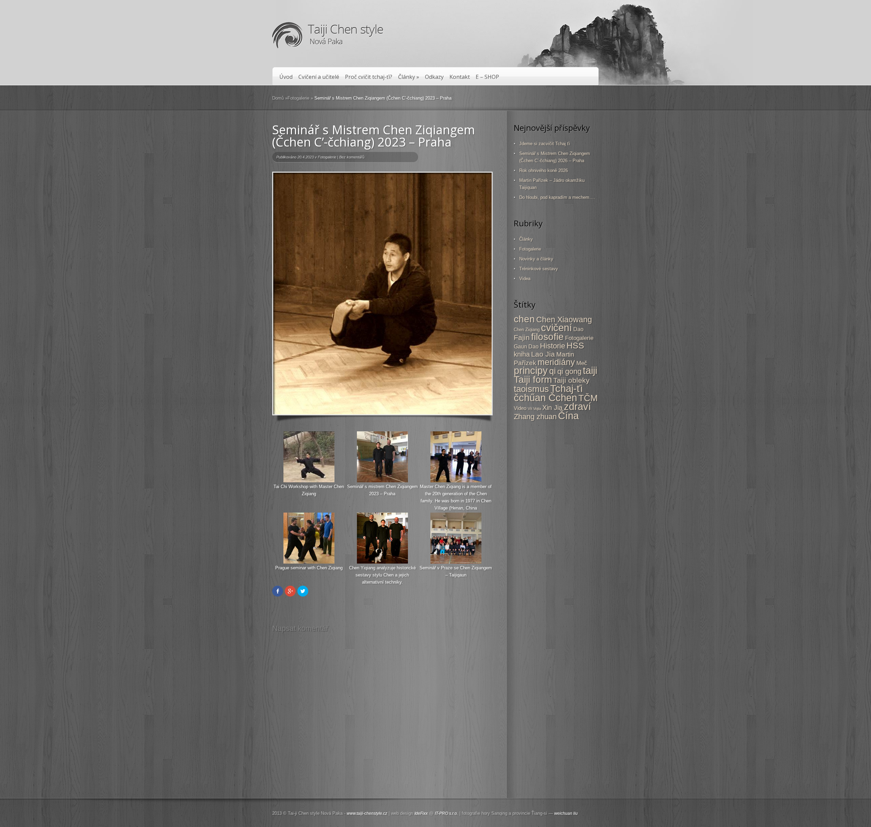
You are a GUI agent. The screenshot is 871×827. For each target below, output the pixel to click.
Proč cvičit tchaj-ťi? (368, 77)
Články (408, 77)
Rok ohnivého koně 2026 (543, 170)
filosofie (547, 336)
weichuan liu (566, 813)
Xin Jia (552, 407)
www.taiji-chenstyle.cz (367, 813)
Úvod (286, 77)
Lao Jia (543, 354)
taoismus (531, 389)
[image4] (456, 562)
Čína (568, 415)
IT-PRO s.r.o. (446, 813)
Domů (278, 98)
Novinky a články (536, 258)
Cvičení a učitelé (318, 77)
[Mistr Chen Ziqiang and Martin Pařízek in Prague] (456, 481)
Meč (581, 363)
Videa (524, 278)
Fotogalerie (298, 98)
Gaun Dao (526, 346)
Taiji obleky (571, 380)
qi (552, 371)
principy (531, 370)
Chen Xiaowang (564, 319)
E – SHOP (487, 77)
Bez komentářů (351, 157)
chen (524, 318)
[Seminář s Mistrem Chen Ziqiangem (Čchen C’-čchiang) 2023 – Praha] (382, 293)
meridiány (556, 362)
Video (520, 408)
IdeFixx (421, 813)
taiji (590, 370)
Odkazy (434, 77)
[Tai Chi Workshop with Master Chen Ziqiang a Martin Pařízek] (382, 481)
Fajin (522, 337)
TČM (588, 398)
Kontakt (459, 77)
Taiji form (533, 379)
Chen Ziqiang (527, 329)
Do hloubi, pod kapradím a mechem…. (557, 197)
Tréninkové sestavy (538, 268)
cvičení (556, 327)
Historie (552, 346)
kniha (522, 354)
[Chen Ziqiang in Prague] (309, 481)
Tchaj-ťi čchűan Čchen (548, 393)
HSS (575, 345)
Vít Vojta (534, 409)
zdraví (577, 406)
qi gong (569, 371)
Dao (578, 329)
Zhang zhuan (535, 416)
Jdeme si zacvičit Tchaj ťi (544, 143)
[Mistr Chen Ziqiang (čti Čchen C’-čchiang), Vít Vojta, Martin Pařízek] (382, 562)
